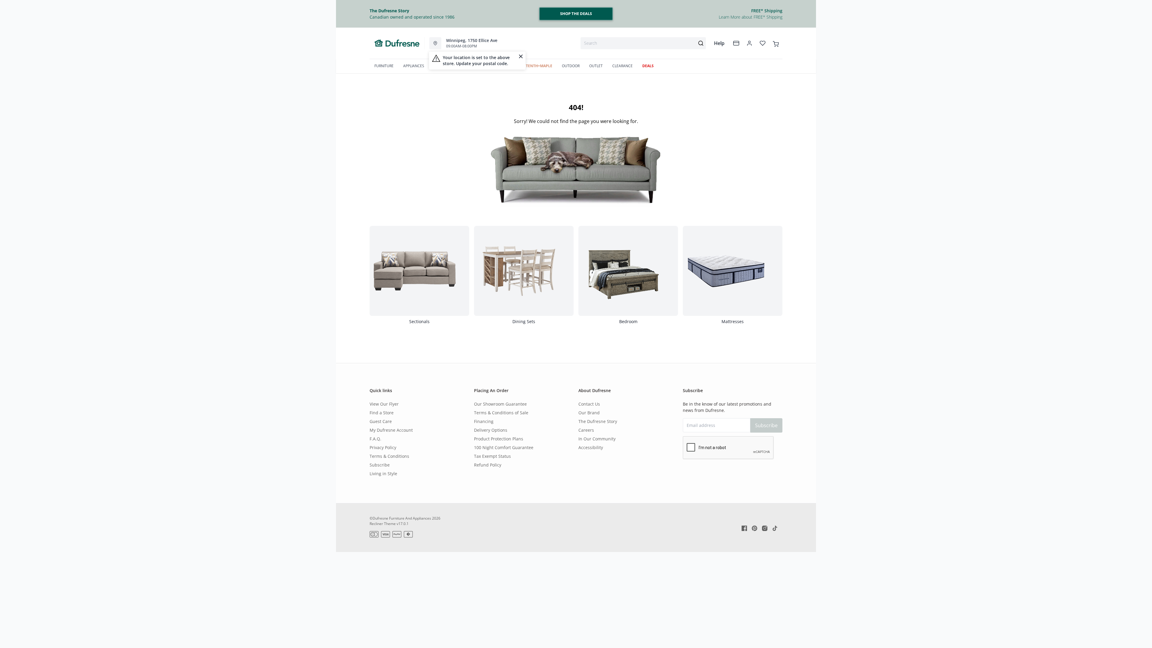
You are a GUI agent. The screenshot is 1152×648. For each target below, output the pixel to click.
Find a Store (382, 413)
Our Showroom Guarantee (500, 404)
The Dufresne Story (597, 421)
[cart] (776, 43)
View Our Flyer (384, 404)
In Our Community (597, 439)
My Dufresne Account (391, 430)
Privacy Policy (383, 447)
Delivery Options (490, 430)
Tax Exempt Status (492, 456)
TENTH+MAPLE (539, 65)
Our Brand (589, 413)
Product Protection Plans (498, 439)
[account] (749, 43)
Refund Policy (487, 465)
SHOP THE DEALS (576, 13)
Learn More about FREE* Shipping (750, 17)
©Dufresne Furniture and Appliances (400, 518)
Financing (484, 421)
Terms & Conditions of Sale (501, 413)
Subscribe (380, 465)
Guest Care (381, 421)
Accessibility (590, 447)
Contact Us (589, 404)
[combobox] (643, 43)
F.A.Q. (375, 439)
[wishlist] (763, 43)
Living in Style (383, 473)
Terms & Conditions (389, 456)
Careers (586, 430)
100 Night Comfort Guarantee (503, 447)
